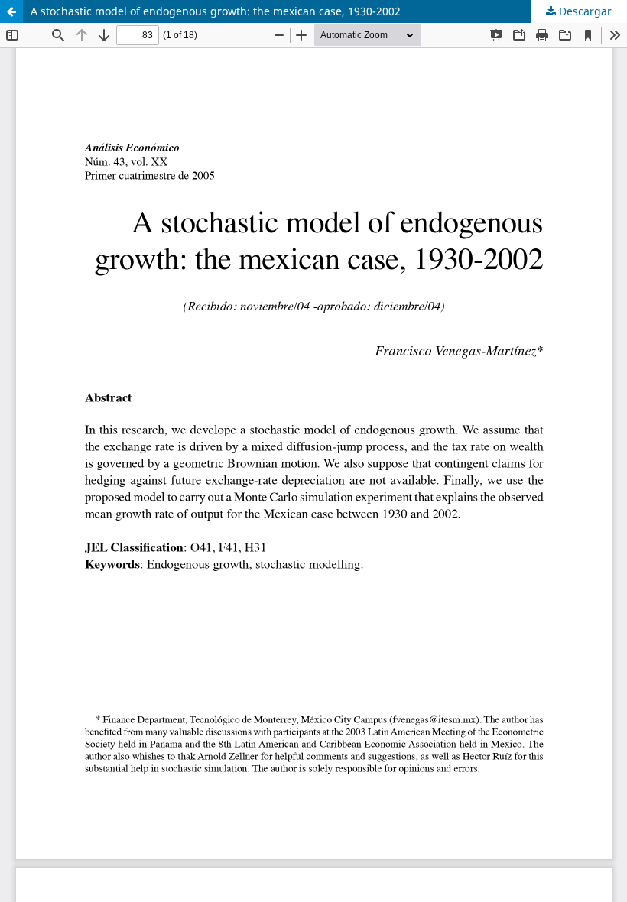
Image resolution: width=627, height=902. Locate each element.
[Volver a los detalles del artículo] (11, 11)
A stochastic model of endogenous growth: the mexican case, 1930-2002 (216, 11)
